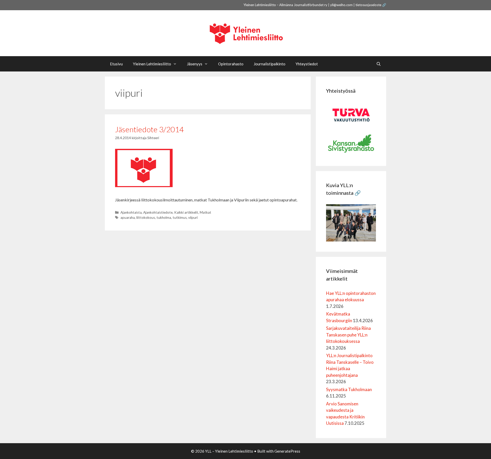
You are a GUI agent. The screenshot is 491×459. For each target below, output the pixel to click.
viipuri (193, 217)
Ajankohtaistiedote (158, 212)
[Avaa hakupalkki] (378, 63)
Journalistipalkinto (269, 64)
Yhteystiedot (307, 64)
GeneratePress (287, 451)
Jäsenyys (194, 64)
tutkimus (180, 217)
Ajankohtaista (131, 212)
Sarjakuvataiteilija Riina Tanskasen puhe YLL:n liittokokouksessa (348, 334)
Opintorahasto (230, 64)
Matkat (205, 212)
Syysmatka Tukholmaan (349, 389)
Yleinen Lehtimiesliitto (152, 64)
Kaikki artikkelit (186, 212)
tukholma (164, 217)
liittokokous (145, 217)
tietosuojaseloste (368, 5)
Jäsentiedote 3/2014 (149, 129)
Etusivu (116, 64)
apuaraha (127, 217)
